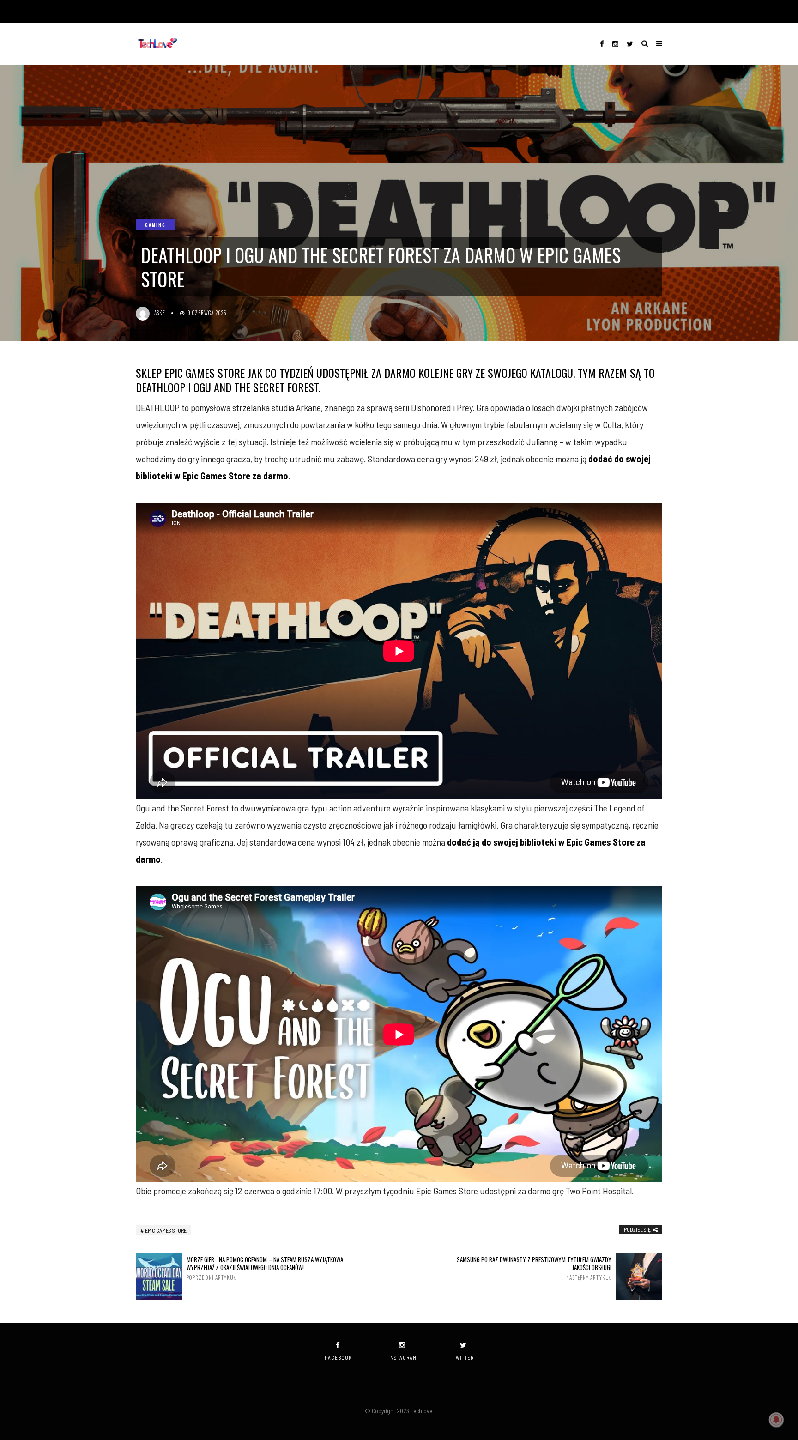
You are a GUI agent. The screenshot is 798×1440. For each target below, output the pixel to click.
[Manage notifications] (776, 1419)
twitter (463, 1358)
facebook (338, 1358)
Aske (159, 312)
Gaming (155, 224)
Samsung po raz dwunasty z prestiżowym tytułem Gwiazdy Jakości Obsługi (534, 1268)
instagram (402, 1358)
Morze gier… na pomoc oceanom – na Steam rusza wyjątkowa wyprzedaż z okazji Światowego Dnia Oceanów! (265, 1268)
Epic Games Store (166, 1230)
